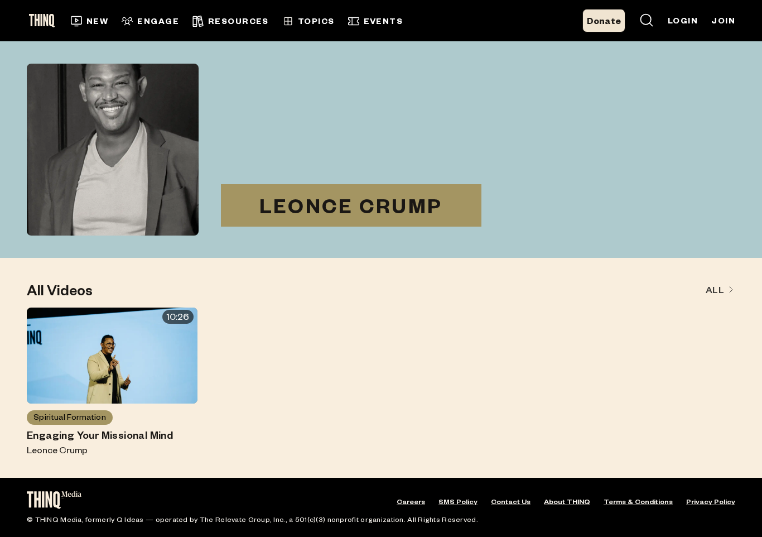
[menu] (271, 21)
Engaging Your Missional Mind (100, 434)
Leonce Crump (57, 450)
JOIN (723, 20)
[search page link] (646, 21)
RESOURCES (238, 21)
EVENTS (383, 21)
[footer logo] (54, 501)
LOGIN (683, 20)
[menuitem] (89, 21)
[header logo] (45, 20)
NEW (97, 21)
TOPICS (316, 21)
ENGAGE (158, 21)
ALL (715, 289)
